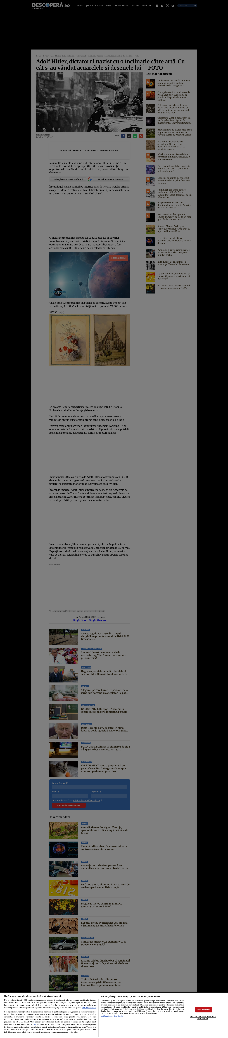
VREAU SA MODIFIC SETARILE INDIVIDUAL (203, 1017)
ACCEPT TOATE (203, 1010)
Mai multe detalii (89, 1008)
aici (35, 1024)
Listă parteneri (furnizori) (112, 1016)
